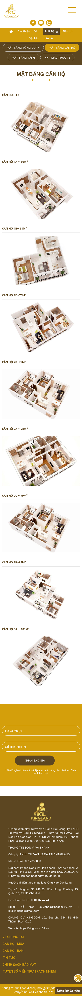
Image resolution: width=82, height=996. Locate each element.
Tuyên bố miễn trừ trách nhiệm (29, 971)
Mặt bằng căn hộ (62, 47)
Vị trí (37, 31)
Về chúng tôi (13, 937)
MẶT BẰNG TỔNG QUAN (23, 47)
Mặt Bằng (51, 31)
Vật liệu (34, 38)
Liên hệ (48, 38)
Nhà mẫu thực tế (57, 57)
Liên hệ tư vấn (68, 990)
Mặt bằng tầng (23, 57)
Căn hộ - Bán (13, 951)
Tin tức (9, 958)
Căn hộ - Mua (13, 944)
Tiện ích (67, 31)
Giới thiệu (24, 31)
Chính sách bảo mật (19, 965)
